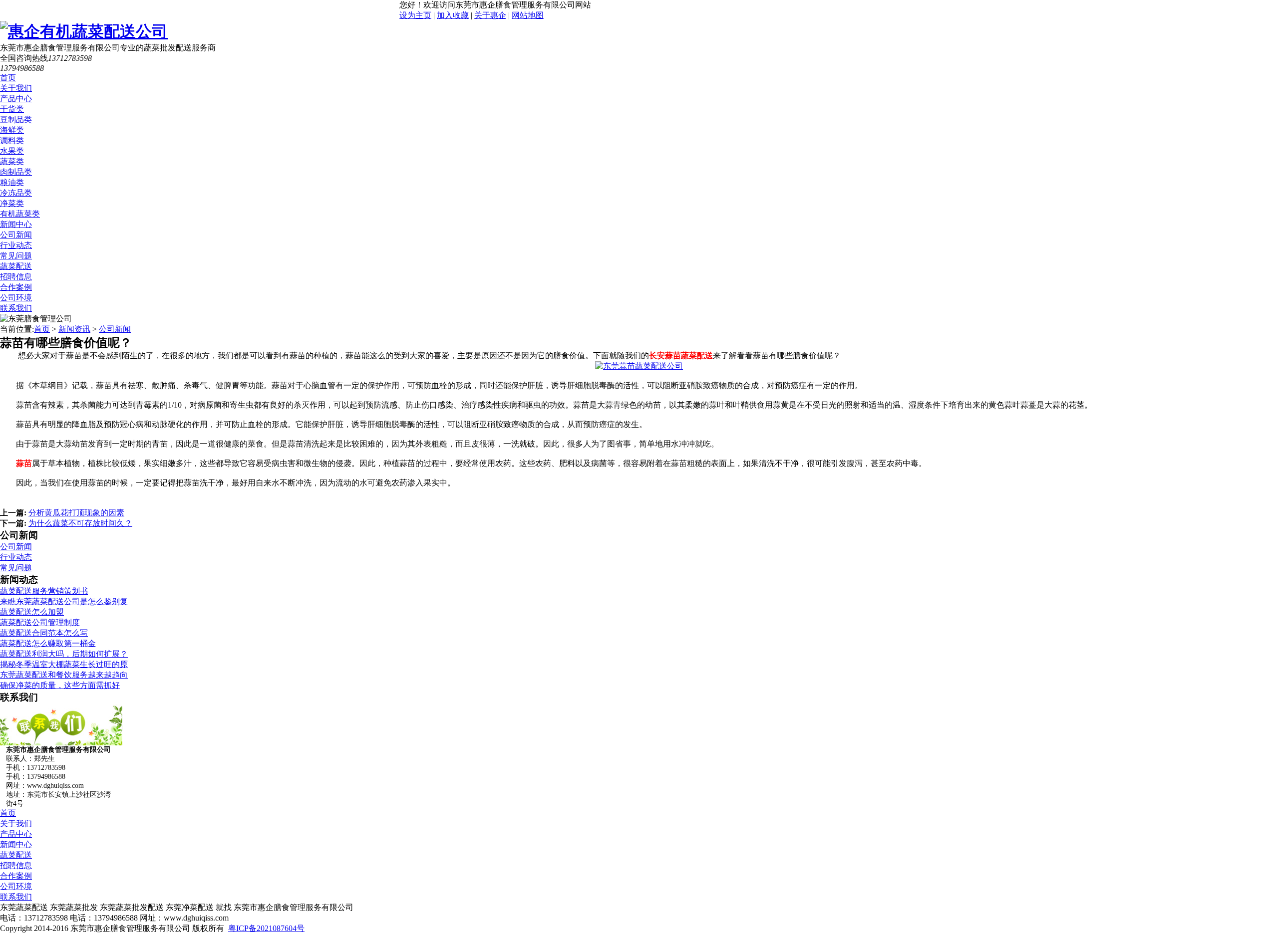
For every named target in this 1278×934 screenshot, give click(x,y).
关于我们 (16, 88)
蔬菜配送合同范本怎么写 (44, 633)
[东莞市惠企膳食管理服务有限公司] (84, 31)
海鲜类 (12, 130)
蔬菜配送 (16, 266)
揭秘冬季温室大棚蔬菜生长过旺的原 (64, 664)
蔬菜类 (12, 161)
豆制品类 (16, 119)
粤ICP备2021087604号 (266, 928)
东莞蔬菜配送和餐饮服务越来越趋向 (64, 675)
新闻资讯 (74, 329)
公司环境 (16, 297)
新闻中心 (16, 224)
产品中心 (16, 98)
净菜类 (12, 203)
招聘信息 (16, 276)
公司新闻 (16, 235)
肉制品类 (16, 172)
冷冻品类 (16, 193)
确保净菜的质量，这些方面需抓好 (60, 685)
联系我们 (16, 308)
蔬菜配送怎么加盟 (32, 612)
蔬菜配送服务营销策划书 (44, 591)
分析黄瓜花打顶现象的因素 (76, 512)
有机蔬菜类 (20, 214)
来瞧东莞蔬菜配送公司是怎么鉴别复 (64, 601)
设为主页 (415, 15)
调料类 (12, 140)
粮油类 (12, 182)
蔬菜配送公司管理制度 (40, 622)
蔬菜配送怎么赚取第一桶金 (48, 643)
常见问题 (16, 255)
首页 (8, 77)
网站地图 (528, 15)
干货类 (12, 109)
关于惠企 (490, 15)
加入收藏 (453, 15)
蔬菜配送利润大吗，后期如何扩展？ (64, 654)
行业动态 (16, 245)
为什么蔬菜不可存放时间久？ (80, 523)
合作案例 (16, 287)
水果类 (12, 151)
